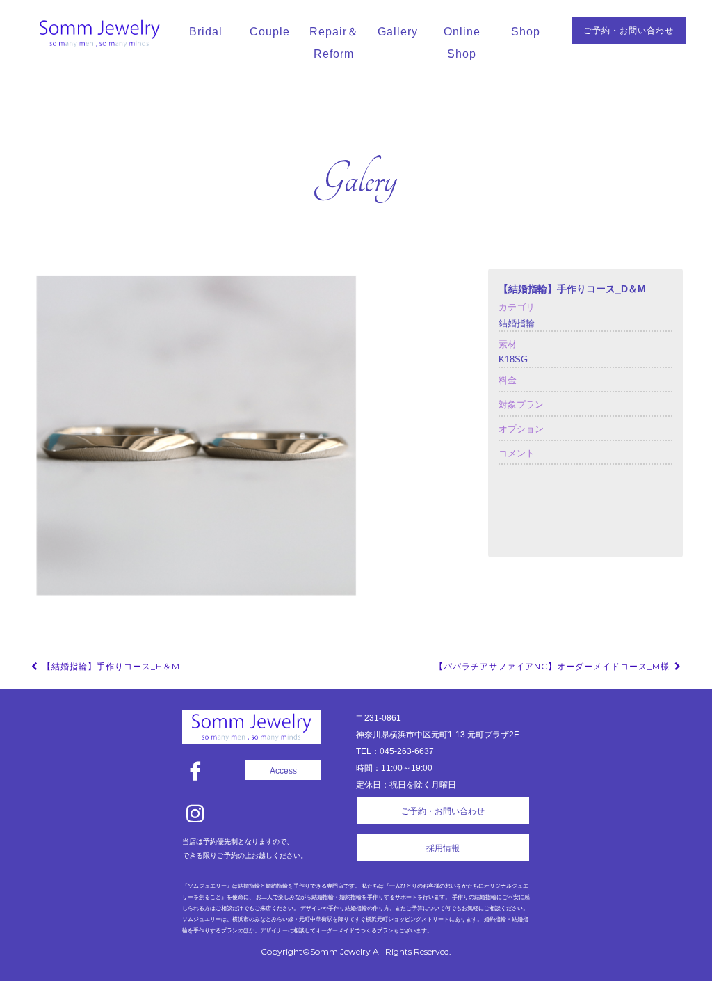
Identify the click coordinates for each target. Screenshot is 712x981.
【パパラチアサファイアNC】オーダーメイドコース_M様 (553, 666)
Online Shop (462, 43)
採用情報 (443, 848)
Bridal (205, 32)
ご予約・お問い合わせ (628, 30)
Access (283, 771)
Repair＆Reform (334, 43)
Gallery (398, 32)
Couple (270, 32)
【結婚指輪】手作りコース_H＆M (110, 666)
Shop (525, 32)
